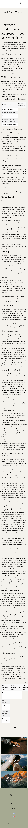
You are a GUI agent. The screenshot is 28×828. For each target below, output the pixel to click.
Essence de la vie (14, 823)
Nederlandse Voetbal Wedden (8, 73)
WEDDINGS (14, 803)
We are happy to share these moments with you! (14, 779)
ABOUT (14, 808)
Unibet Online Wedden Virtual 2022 (10, 302)
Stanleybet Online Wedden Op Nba (9, 156)
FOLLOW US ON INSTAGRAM (14, 762)
